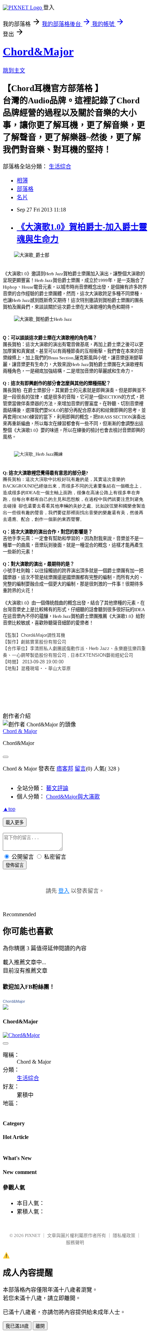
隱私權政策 (124, 1235)
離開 (40, 1326)
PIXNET (32, 1235)
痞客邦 (65, 769)
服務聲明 (75, 1242)
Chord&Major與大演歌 (73, 797)
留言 (80, 769)
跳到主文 (14, 71)
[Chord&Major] (5, 1008)
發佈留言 (15, 865)
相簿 (22, 181)
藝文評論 (57, 788)
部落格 (25, 189)
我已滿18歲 (17, 1326)
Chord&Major (38, 51)
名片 (22, 197)
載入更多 (15, 822)
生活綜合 (60, 167)
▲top (9, 809)
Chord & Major (20, 731)
